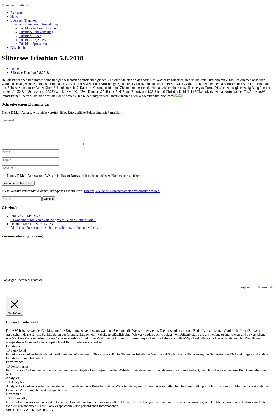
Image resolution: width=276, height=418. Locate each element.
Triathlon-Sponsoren (33, 44)
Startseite (16, 12)
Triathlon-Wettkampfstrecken (38, 28)
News (14, 16)
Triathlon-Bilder (30, 36)
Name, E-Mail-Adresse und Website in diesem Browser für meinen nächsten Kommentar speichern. (74, 176)
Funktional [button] (13, 346)
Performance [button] (14, 362)
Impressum (248, 287)
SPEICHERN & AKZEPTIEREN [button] (29, 410)
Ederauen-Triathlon (15, 5)
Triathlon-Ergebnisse (33, 40)
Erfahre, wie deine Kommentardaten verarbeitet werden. (122, 191)
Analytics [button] (12, 378)
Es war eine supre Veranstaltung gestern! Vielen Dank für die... (53, 220)
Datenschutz (265, 287)
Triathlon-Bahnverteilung (36, 32)
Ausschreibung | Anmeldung (38, 24)
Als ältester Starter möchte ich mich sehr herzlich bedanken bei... (54, 227)
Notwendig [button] (13, 394)
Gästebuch (17, 47)
